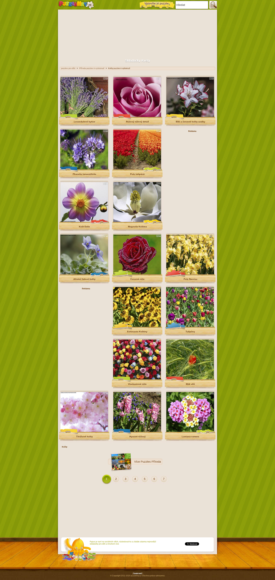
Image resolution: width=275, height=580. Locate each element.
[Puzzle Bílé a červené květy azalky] (190, 116)
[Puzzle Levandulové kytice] (84, 116)
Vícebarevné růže (137, 384)
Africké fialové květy (84, 279)
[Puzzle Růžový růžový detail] (137, 116)
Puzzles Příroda (151, 461)
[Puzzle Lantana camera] (190, 431)
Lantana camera (190, 436)
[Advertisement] (137, 32)
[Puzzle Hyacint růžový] (137, 431)
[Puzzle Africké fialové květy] (84, 274)
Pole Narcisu (190, 279)
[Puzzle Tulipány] (190, 326)
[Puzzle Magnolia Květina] (137, 221)
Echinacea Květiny (137, 331)
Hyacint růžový (137, 436)
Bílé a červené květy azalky (190, 121)
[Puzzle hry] (76, 5)
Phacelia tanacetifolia (84, 174)
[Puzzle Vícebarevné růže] (137, 379)
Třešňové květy (84, 436)
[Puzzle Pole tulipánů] (137, 169)
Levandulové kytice (84, 121)
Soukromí (137, 573)
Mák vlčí (190, 384)
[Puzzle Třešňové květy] (84, 431)
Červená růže (137, 279)
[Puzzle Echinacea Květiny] (137, 326)
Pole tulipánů (137, 174)
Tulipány (190, 331)
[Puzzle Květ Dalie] (84, 221)
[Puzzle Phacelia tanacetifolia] (84, 169)
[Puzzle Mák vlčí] (190, 379)
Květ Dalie (84, 226)
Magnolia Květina (137, 226)
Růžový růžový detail (137, 121)
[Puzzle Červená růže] (137, 274)
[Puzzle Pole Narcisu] (190, 274)
